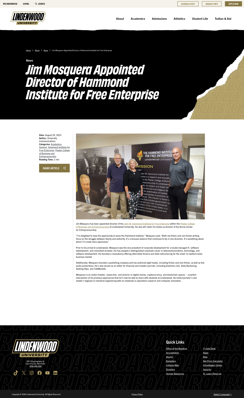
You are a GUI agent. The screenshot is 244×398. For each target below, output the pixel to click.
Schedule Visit (188, 3)
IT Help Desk (209, 348)
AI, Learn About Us (212, 373)
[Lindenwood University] (28, 18)
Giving (26, 3)
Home (28, 50)
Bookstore (171, 361)
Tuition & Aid (223, 18)
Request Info (212, 3)
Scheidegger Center (212, 365)
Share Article (51, 168)
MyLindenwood (10, 3)
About (120, 18)
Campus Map (172, 365)
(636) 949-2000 (36, 366)
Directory (170, 369)
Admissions (159, 18)
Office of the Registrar (176, 348)
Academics (138, 18)
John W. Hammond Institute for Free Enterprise (147, 223)
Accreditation (172, 352)
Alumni (169, 356)
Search (41, 3)
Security (207, 369)
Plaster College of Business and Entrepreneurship (54, 153)
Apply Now (233, 3)
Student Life (200, 18)
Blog (205, 356)
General (43, 147)
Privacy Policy (137, 394)
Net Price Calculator (213, 361)
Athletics (179, 18)
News (46, 50)
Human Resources (175, 373)
